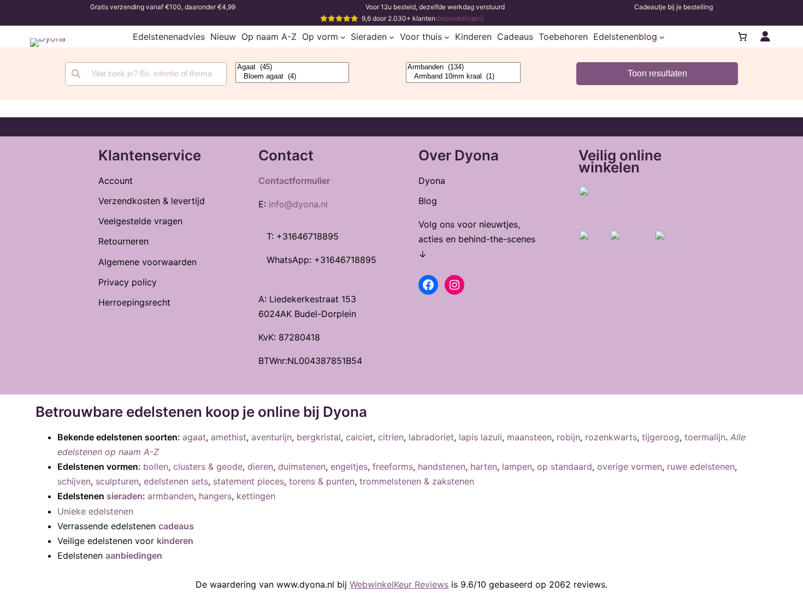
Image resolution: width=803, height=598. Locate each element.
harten (483, 466)
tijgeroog (661, 437)
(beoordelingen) (459, 18)
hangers (215, 496)
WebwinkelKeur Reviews (399, 584)
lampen (517, 466)
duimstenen (302, 466)
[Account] (765, 36)
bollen (155, 466)
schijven (74, 481)
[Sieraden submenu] (391, 36)
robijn (568, 437)
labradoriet (431, 437)
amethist (228, 437)
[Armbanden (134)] (463, 67)
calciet (359, 437)
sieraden (125, 496)
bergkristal (319, 437)
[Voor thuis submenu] (447, 36)
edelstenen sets (176, 481)
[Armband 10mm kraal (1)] (463, 76)
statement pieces (248, 481)
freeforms (393, 466)
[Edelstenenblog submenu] (662, 36)
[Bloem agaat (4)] (292, 76)
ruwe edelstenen (701, 466)
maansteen (529, 437)
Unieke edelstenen (95, 511)
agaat (194, 437)
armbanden (170, 496)
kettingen (256, 496)
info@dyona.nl (298, 204)
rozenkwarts (611, 437)
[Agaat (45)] (292, 67)
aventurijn (271, 437)
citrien (391, 437)
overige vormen (629, 466)
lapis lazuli (480, 437)
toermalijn (704, 437)
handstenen (441, 466)
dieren (260, 466)
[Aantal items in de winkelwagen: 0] (742, 36)
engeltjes (349, 466)
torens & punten (322, 481)
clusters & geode (208, 466)
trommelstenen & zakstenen (416, 481)
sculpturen (117, 481)
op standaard (564, 466)
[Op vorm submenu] (343, 36)
